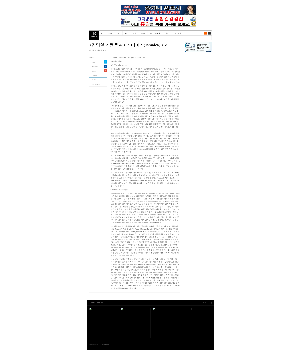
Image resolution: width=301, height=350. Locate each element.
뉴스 (117, 33)
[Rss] (205, 33)
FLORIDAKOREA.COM (102, 7)
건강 (134, 33)
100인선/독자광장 (155, 33)
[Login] (209, 33)
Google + (94, 71)
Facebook (95, 66)
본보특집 (142, 33)
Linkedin (94, 75)
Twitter (93, 62)
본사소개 (109, 33)
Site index (205, 303)
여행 (167, 33)
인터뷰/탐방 (177, 33)
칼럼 (126, 33)
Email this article (96, 80)
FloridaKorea (105, 344)
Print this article (96, 84)
